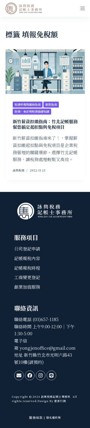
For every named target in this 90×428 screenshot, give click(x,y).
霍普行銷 (59, 401)
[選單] (82, 8)
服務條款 (36, 417)
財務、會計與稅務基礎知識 (32, 111)
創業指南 (51, 104)
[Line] (51, 375)
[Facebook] (30, 375)
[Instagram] (40, 375)
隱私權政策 (53, 417)
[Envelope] (19, 375)
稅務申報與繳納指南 (28, 104)
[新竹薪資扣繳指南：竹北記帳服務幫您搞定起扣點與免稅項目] (45, 71)
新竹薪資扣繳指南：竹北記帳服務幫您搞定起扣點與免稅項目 (45, 124)
